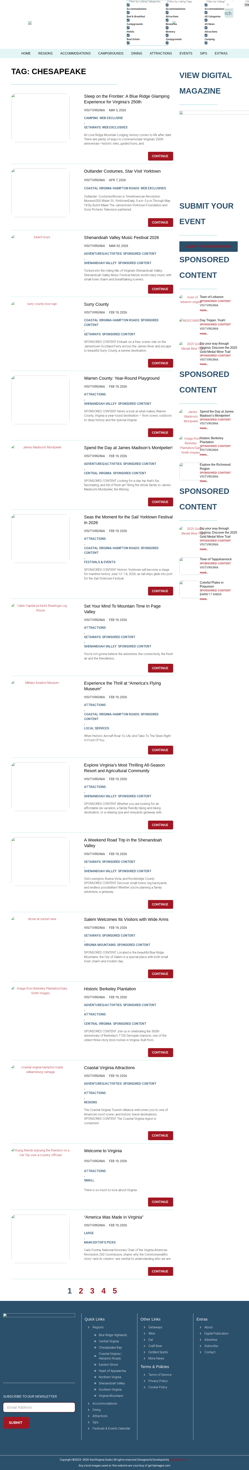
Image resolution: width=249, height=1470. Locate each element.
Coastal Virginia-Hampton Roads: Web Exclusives (125, 188)
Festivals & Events (99, 562)
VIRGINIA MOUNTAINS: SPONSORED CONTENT (117, 945)
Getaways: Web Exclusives (105, 127)
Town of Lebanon (212, 297)
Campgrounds (111, 53)
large (89, 1233)
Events (186, 53)
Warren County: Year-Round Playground (122, 378)
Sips (203, 53)
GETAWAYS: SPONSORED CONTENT (109, 334)
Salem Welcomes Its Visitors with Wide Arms (127, 919)
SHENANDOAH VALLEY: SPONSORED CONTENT (117, 263)
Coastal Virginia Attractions (109, 1067)
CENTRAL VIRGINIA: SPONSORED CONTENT (115, 473)
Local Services (96, 728)
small (89, 1180)
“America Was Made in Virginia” (113, 1217)
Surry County (96, 304)
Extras (221, 53)
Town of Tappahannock (216, 559)
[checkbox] (146, 7)
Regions (45, 53)
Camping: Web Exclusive (103, 118)
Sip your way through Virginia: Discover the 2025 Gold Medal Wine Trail (218, 347)
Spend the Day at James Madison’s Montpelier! (128, 447)
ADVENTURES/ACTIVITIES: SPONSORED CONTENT (120, 254)
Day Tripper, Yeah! (212, 320)
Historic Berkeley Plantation (110, 988)
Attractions (161, 53)
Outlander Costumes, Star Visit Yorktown (122, 171)
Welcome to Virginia (103, 1150)
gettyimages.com (159, 1465)
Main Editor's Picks (100, 1242)
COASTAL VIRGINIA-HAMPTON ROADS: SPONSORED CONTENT (121, 322)
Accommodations (75, 53)
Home (26, 53)
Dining (136, 53)
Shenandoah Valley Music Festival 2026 (121, 237)
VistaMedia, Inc (179, 1459)
